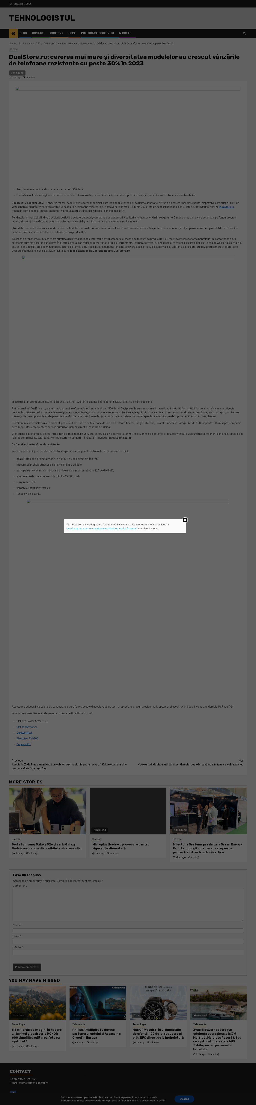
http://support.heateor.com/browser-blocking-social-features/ (101, 528)
